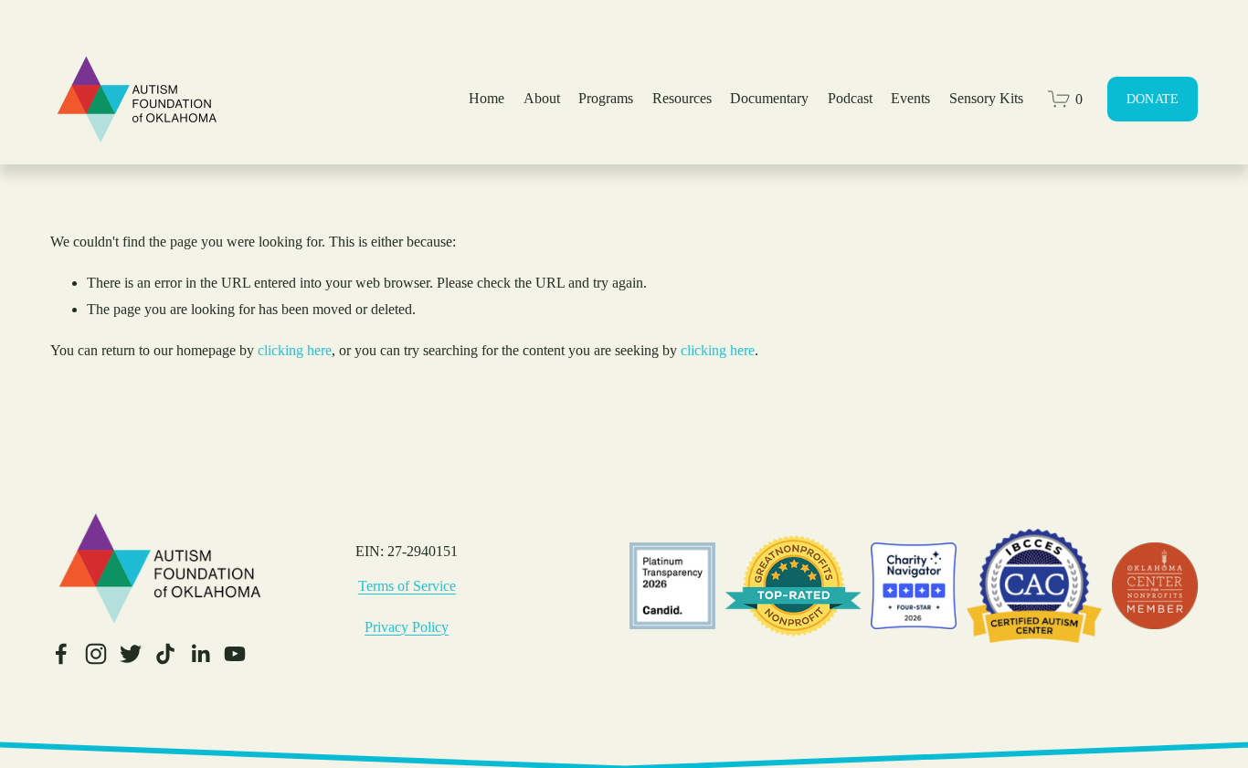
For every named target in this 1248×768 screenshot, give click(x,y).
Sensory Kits (986, 98)
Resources (682, 98)
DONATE (1152, 98)
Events (910, 98)
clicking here (295, 350)
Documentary (769, 98)
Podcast (850, 98)
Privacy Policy (407, 627)
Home (486, 98)
